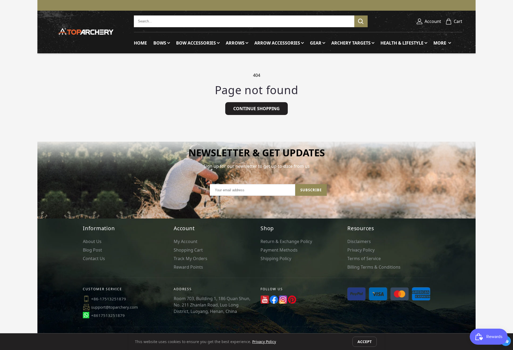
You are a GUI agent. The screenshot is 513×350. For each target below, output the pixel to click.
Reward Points (188, 267)
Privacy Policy (361, 250)
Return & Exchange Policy (286, 241)
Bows (159, 43)
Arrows (235, 43)
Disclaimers (359, 241)
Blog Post (92, 250)
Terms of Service (364, 258)
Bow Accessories (196, 43)
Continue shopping (256, 109)
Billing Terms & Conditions (374, 267)
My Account (185, 241)
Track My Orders (190, 258)
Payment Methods (279, 250)
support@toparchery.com (114, 307)
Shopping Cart (188, 250)
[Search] (361, 21)
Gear (315, 43)
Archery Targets (351, 43)
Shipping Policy (276, 258)
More (440, 43)
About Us (92, 241)
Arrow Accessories (277, 43)
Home (140, 43)
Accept (364, 341)
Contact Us (94, 258)
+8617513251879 (108, 315)
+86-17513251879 (108, 298)
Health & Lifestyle (401, 43)
